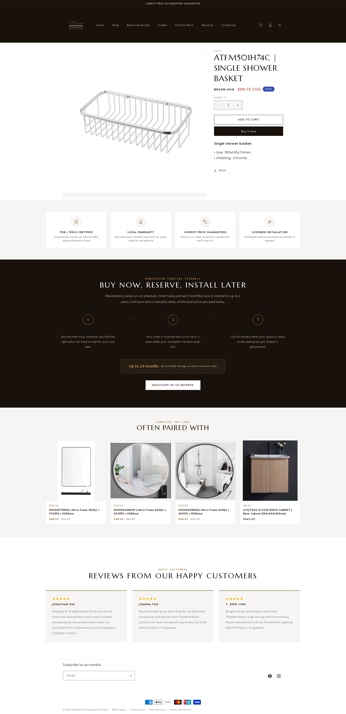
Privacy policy (137, 709)
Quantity (220, 97)
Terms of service (157, 709)
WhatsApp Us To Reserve (173, 385)
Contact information (180, 709)
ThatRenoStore (79, 709)
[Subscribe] (130, 676)
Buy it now (248, 131)
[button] (115, 25)
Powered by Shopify (97, 709)
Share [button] (222, 170)
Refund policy (119, 709)
